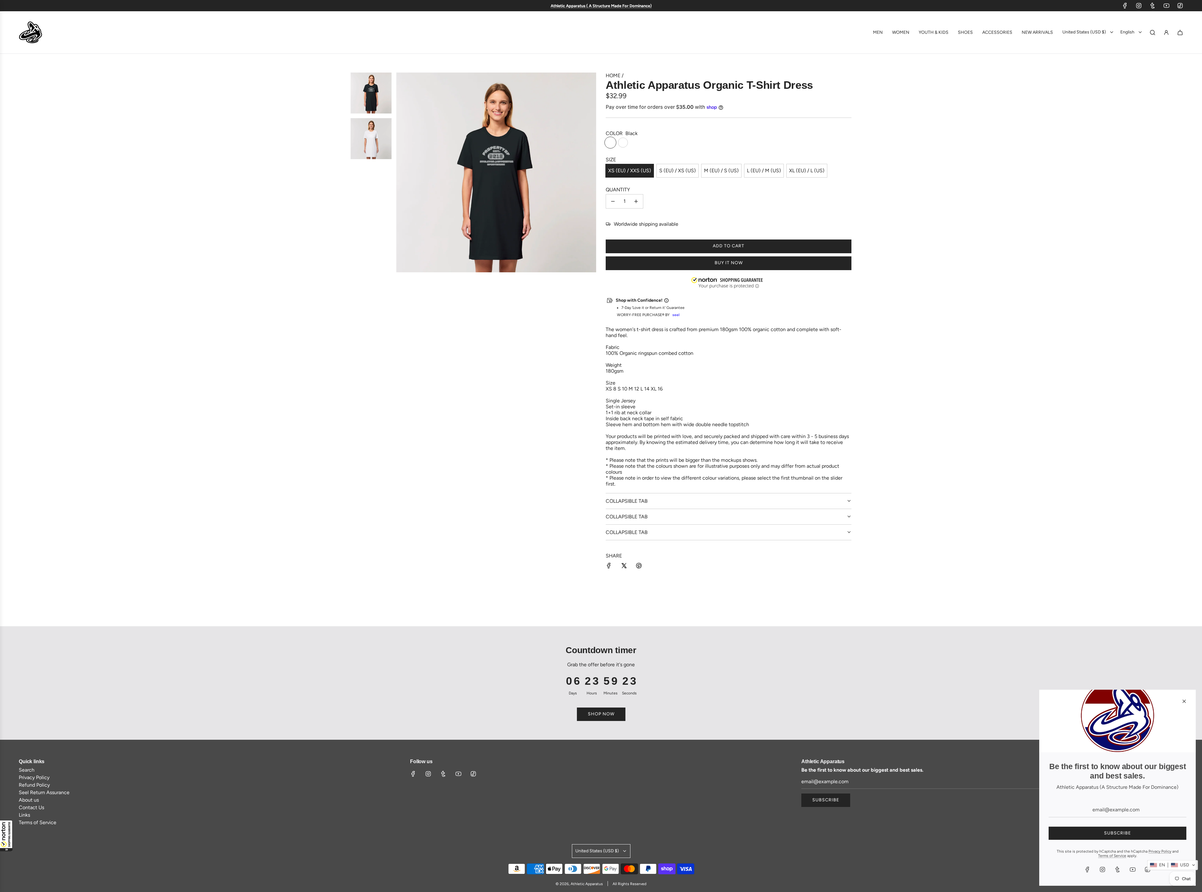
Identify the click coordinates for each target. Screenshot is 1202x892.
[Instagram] (1139, 6)
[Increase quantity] (636, 201)
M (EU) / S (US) (721, 171)
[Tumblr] (1152, 6)
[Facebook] (1125, 6)
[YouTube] (1166, 6)
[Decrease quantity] (613, 201)
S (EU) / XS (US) (677, 171)
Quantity (618, 190)
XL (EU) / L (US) (806, 171)
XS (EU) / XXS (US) (629, 171)
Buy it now (729, 262)
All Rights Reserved (629, 884)
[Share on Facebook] (609, 566)
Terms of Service (1112, 856)
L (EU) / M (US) (764, 171)
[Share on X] (624, 566)
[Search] (1152, 32)
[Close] (1184, 701)
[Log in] (1166, 32)
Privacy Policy (1159, 851)
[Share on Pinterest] (639, 566)
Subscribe (825, 800)
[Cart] (1180, 32)
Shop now (601, 714)
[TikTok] (1180, 6)
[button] (6, 835)
